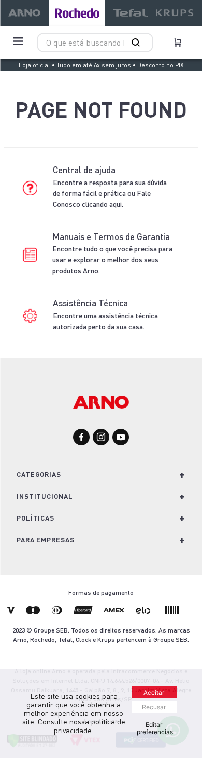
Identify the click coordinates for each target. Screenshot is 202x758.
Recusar (154, 707)
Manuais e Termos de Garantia (111, 236)
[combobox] (95, 42)
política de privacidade (89, 726)
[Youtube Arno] (121, 438)
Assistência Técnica (90, 303)
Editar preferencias (155, 728)
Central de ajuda (84, 169)
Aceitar (153, 692)
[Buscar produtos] (138, 42)
